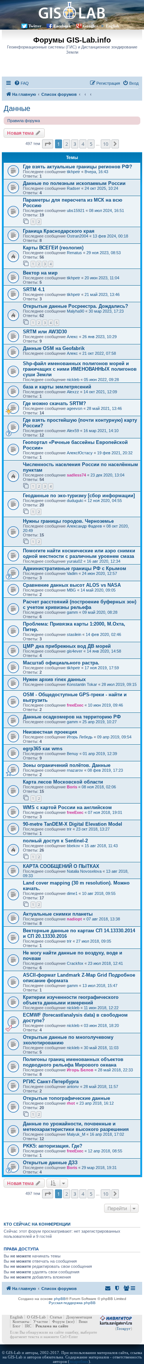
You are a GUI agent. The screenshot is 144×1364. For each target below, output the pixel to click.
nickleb (73, 379)
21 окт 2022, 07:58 (99, 353)
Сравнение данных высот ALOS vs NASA (72, 585)
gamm (72, 612)
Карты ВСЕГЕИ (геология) (53, 247)
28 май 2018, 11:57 (100, 1086)
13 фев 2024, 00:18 (110, 236)
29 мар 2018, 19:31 (99, 1167)
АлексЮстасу (80, 453)
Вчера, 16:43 (96, 171)
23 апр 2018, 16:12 (96, 1103)
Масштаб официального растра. (61, 663)
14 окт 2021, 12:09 (100, 392)
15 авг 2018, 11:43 (101, 845)
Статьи (56, 1317)
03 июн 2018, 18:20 (101, 1025)
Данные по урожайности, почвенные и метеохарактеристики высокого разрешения (76, 1126)
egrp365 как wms (42, 748)
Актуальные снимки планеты (58, 914)
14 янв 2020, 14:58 (104, 651)
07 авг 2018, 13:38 (103, 919)
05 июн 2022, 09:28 (101, 379)
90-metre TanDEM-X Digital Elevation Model (72, 824)
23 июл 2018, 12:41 (105, 963)
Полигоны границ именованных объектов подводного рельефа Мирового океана (73, 1062)
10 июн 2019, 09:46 (105, 705)
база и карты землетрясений (57, 387)
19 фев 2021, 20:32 (115, 453)
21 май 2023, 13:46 (102, 294)
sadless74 (76, 475)
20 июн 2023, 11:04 (102, 278)
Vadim (72, 573)
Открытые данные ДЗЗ (50, 1162)
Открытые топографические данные (66, 1098)
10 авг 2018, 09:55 (99, 893)
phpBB (60, 1299)
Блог (17, 1326)
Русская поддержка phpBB (72, 1303)
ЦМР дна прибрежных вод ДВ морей (67, 646)
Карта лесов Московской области (63, 782)
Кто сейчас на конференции (37, 1224)
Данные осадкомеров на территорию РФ (72, 717)
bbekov (73, 845)
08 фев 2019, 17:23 (105, 770)
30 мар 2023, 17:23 (106, 311)
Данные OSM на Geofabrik (54, 348)
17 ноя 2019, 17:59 (102, 668)
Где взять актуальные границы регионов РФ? (77, 166)
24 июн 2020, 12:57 (99, 573)
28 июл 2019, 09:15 (119, 684)
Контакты (21, 1321)
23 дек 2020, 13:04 (107, 475)
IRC (28, 1326)
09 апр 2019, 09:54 (114, 737)
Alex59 (73, 430)
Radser (73, 188)
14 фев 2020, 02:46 (103, 634)
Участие (40, 1321)
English (112, 26)
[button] (47, 143)
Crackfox (75, 963)
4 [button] (83, 144)
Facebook (62, 26)
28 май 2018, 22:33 (115, 1070)
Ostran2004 (77, 236)
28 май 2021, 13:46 (104, 408)
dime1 (72, 893)
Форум (58, 1321)
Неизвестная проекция (50, 732)
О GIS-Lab (36, 1317)
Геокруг (124, 1328)
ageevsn (74, 408)
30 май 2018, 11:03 (101, 1047)
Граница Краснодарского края (59, 231)
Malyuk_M (76, 1134)
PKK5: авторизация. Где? (52, 1146)
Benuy (72, 753)
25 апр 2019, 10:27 (99, 722)
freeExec (75, 705)
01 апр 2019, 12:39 (100, 753)
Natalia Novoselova (84, 871)
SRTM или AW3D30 (45, 331)
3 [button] (74, 144)
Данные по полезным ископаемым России (74, 183)
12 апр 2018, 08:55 (105, 1151)
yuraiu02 (74, 561)
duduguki (75, 500)
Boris (72, 787)
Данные (17, 108)
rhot (71, 1103)
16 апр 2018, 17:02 (107, 1134)
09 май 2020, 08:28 (99, 612)
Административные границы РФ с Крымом (74, 568)
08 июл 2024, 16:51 (106, 210)
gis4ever (74, 651)
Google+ (90, 26)
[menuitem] (21, 83)
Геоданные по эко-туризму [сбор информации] (79, 495)
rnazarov (75, 770)
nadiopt (74, 919)
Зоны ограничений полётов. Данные (66, 765)
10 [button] (105, 144)
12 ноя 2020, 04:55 (105, 500)
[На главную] (72, 10)
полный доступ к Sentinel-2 (55, 840)
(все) (70, 1321)
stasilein (74, 634)
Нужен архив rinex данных (54, 679)
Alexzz (73, 392)
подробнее (79, 1361)
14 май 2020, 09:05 (98, 590)
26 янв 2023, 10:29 (99, 336)
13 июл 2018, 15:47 (99, 985)
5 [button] (91, 144)
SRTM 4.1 (34, 289)
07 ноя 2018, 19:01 (105, 812)
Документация (79, 1317)
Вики (83, 1321)
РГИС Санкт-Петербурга (51, 1081)
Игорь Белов (80, 1070)
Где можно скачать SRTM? (54, 403)
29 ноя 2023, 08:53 (103, 252)
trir (69, 829)
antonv (73, 1086)
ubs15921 (76, 210)
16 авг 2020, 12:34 (103, 561)
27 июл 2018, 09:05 (93, 941)
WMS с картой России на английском (67, 807)
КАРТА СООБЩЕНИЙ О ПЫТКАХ (61, 866)
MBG (71, 590)
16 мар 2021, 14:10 (101, 430)
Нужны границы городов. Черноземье (68, 521)
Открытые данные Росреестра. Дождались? (75, 306)
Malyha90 (75, 311)
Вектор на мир (40, 273)
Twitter (34, 26)
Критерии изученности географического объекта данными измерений (71, 1000)
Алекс (72, 336)
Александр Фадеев (84, 526)
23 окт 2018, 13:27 (93, 829)
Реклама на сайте (51, 1326)
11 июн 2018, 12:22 (101, 1008)
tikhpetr (73, 171)
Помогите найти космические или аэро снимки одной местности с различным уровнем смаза (79, 553)
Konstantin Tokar (82, 684)
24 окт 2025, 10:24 (101, 188)
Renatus (74, 252)
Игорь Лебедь (80, 737)
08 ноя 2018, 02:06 (99, 787)
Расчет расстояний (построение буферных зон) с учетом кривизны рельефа (79, 604)
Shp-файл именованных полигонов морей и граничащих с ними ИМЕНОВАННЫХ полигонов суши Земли (80, 369)
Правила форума (23, 120)
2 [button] (66, 144)
